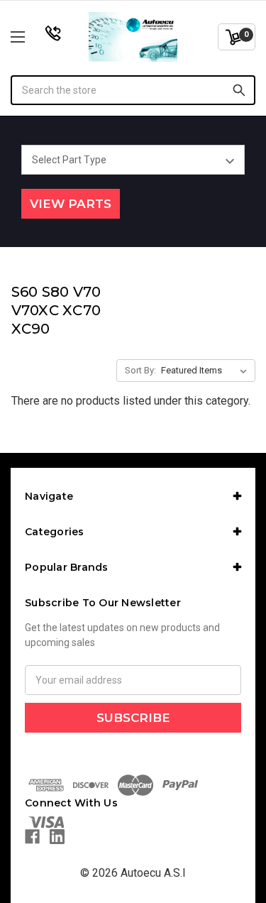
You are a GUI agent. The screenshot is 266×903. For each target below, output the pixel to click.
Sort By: (140, 370)
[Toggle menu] (35, 36)
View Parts (70, 204)
